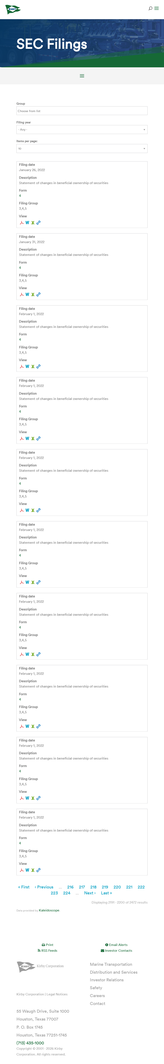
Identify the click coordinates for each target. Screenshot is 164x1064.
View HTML (38, 222)
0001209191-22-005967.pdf (22, 510)
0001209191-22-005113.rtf (27, 222)
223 (54, 892)
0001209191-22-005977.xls (33, 798)
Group (20, 103)
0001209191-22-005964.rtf (27, 438)
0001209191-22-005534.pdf (22, 294)
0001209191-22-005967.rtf (27, 510)
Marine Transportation (111, 964)
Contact (97, 1003)
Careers (97, 995)
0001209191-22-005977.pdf (22, 798)
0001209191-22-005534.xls (33, 294)
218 (93, 887)
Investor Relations (107, 979)
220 (117, 887)
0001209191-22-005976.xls (33, 726)
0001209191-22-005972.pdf (22, 582)
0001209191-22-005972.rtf (27, 582)
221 (129, 887)
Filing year (23, 122)
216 (70, 887)
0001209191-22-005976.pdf (22, 726)
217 (82, 887)
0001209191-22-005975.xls (33, 654)
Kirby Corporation (30, 994)
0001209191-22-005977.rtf (27, 798)
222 (141, 887)
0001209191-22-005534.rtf (27, 294)
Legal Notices (57, 994)
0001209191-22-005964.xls (33, 438)
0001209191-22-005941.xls (33, 366)
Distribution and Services (114, 972)
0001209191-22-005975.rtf (27, 654)
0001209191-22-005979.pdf (22, 870)
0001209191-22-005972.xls (33, 582)
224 (66, 892)
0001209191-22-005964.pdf (22, 438)
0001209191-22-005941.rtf (27, 366)
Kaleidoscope (49, 910)
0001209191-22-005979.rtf (27, 870)
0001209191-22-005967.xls (33, 510)
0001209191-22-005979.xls (33, 870)
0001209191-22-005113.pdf (22, 222)
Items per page (26, 141)
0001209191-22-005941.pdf (22, 366)
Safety (96, 987)
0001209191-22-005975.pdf (22, 654)
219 (105, 887)
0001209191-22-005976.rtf (27, 726)
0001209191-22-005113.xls (33, 222)
